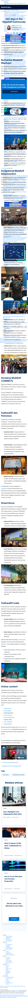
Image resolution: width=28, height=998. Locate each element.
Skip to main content (5, 0)
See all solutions (9, 949)
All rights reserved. (15, 990)
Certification (8, 952)
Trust (13, 986)
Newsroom (8, 981)
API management (9, 944)
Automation (8, 946)
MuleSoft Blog (6, 7)
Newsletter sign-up (9, 982)
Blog (7, 974)
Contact (15, 986)
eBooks (7, 970)
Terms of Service (5, 986)
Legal (1, 986)
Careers (7, 984)
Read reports (14, 91)
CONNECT (8, 236)
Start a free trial (8, 939)
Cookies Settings (3, 987)
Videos (7, 967)
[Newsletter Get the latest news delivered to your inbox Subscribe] (14, 922)
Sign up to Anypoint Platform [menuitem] (14, 12)
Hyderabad (8, 119)
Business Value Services (10, 954)
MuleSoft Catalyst (9, 953)
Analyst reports (8, 968)
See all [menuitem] (5, 11)
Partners (7, 980)
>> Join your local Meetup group (9, 762)
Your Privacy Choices (4, 989)
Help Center (8, 957)
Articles (7, 973)
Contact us (8, 963)
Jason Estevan (8, 715)
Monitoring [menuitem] (6, 10)
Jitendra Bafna (8, 724)
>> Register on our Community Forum (11, 766)
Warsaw (17, 202)
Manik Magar (7, 710)
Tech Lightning (8, 721)
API (6, 943)
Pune (21, 119)
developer (6, 774)
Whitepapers (8, 971)
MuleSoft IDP (8, 938)
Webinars (7, 965)
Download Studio (9, 940)
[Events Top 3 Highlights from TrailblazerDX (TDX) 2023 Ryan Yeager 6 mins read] (14, 825)
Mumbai (18, 198)
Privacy (10, 986)
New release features (10, 977)
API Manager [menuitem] (11, 10)
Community (8, 958)
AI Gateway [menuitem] (16, 10)
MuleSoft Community (18, 774)
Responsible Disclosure (21, 986)
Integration (8, 945)
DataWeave (7, 311)
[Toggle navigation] (12, 7)
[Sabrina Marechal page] (8, 27)
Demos (7, 966)
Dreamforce (7, 328)
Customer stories (9, 978)
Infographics (8, 972)
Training (7, 951)
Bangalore (14, 119)
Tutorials (7, 959)
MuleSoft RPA (8, 937)
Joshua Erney (7, 708)
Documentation (8, 960)
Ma (11, 245)
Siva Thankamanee (9, 717)
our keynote (21, 639)
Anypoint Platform (9, 936)
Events (14, 15)
